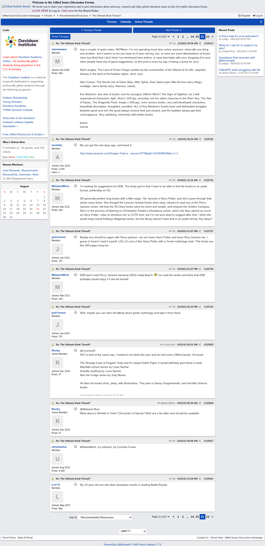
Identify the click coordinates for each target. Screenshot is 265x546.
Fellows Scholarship (15, 97)
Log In (259, 15)
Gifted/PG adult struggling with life (239, 69)
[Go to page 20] (173, 36)
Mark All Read (25, 537)
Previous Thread (92, 30)
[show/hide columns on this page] (261, 21)
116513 (209, 43)
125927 (209, 441)
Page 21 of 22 (159, 36)
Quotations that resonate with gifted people (237, 59)
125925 (209, 344)
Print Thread (60, 36)
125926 (209, 403)
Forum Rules (9, 537)
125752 (209, 180)
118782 (209, 139)
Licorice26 (169, 344)
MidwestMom (167, 403)
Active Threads (144, 21)
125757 (209, 231)
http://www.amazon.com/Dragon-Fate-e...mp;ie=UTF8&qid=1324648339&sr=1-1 (129, 153)
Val (174, 43)
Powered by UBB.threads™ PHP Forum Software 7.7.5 (132, 544)
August (24, 186)
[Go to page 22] (212, 36)
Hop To (73, 517)
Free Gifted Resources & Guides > (24, 134)
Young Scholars (12, 101)
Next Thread (172, 30)
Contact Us (203, 537)
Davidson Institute (19, 77)
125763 (209, 306)
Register (245, 15)
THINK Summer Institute (18, 109)
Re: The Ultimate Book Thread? (73, 43)
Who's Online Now (14, 142)
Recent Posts (227, 30)
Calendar (125, 21)
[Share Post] (200, 43)
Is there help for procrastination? (239, 36)
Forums (48, 15)
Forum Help (216, 537)
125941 (209, 478)
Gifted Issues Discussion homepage (21, 15)
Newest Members (13, 164)
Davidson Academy (14, 105)
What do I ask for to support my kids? (238, 47)
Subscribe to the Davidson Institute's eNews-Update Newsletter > (19, 122)
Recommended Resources (74, 15)
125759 (209, 269)
